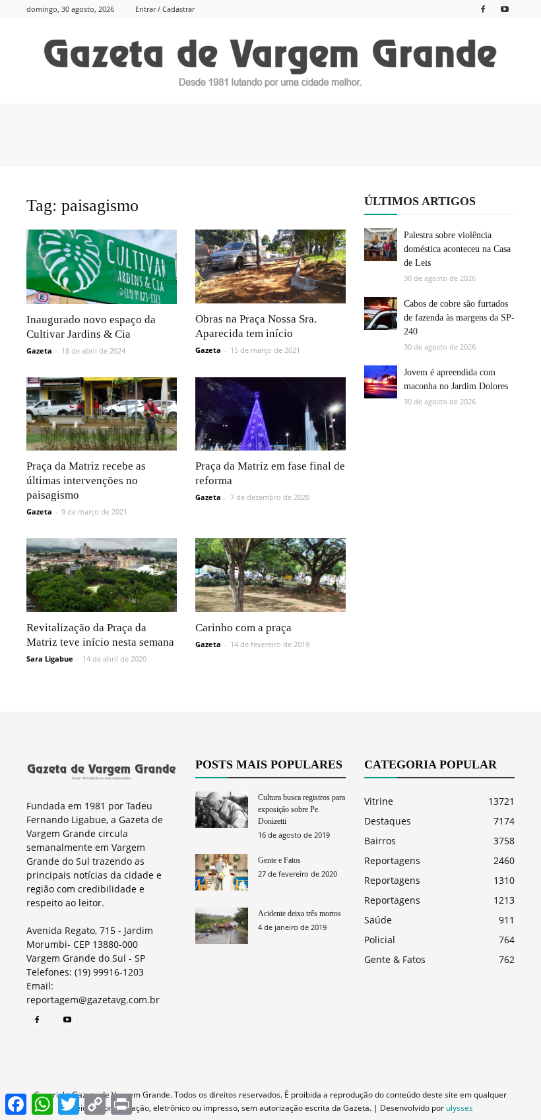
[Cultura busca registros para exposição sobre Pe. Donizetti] (221, 810)
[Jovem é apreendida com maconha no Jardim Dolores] (380, 381)
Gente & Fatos (395, 959)
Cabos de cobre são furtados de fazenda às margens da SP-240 (459, 317)
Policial (379, 939)
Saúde (378, 920)
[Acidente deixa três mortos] (221, 926)
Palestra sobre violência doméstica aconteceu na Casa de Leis (457, 249)
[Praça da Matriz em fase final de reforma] (270, 414)
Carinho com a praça (243, 627)
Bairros (380, 840)
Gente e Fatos (279, 860)
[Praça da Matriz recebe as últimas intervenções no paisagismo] (101, 414)
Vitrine (378, 801)
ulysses (459, 1107)
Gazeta (39, 351)
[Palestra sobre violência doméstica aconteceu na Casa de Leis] (380, 244)
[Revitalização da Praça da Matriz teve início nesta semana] (101, 575)
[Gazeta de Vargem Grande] (270, 61)
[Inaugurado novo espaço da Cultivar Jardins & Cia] (101, 267)
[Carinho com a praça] (270, 575)
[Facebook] (483, 9)
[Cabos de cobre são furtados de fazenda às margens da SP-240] (380, 313)
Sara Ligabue (49, 659)
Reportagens (392, 860)
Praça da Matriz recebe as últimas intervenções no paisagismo (86, 480)
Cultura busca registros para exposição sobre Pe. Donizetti (301, 809)
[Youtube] (505, 9)
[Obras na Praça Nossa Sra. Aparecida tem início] (270, 266)
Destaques (387, 821)
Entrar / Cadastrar (165, 9)
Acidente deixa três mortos (299, 913)
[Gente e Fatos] (221, 872)
